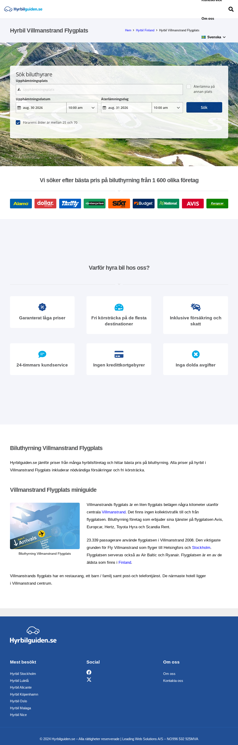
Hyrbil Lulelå (19, 681)
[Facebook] (89, 672)
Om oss (169, 674)
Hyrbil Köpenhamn (24, 694)
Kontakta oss (173, 681)
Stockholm (201, 547)
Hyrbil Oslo (18, 701)
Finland (125, 562)
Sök (204, 107)
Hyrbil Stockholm (23, 674)
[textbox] (99, 89)
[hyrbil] (23, 9)
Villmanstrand (114, 512)
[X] (89, 680)
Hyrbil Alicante (21, 687)
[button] (224, 37)
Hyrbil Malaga (20, 708)
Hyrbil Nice (18, 715)
